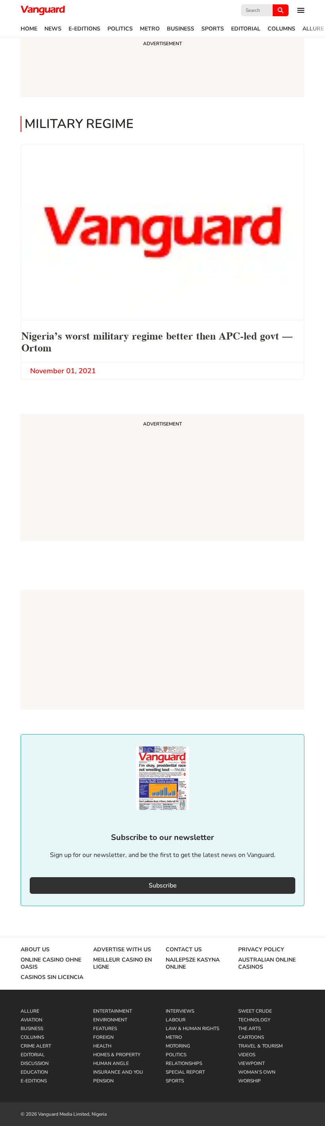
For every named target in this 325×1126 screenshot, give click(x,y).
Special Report (185, 1072)
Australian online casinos (267, 963)
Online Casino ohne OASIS (51, 963)
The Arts (249, 1028)
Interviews (180, 1011)
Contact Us (184, 949)
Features (105, 1028)
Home (29, 28)
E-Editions (84, 28)
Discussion (35, 1063)
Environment (110, 1020)
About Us (35, 949)
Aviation (31, 1020)
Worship (249, 1081)
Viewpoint (251, 1063)
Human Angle (111, 1063)
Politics (120, 28)
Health (102, 1046)
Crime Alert (36, 1046)
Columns (281, 28)
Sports (212, 28)
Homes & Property (116, 1055)
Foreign (103, 1037)
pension (103, 1081)
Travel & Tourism (260, 1046)
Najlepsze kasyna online (193, 963)
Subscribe (163, 885)
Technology (254, 1020)
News (52, 28)
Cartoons (251, 1037)
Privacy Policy (261, 949)
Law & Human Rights (192, 1028)
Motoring (178, 1046)
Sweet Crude (255, 1011)
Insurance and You (118, 1072)
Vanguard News (43, 10)
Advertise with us (122, 949)
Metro (150, 28)
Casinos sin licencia (52, 977)
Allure (313, 28)
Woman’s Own (256, 1072)
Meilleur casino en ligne (122, 963)
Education (34, 1072)
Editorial (245, 28)
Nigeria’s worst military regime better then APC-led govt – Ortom (156, 340)
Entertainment (112, 1011)
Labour (175, 1020)
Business (180, 28)
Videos (246, 1055)
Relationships (184, 1063)
